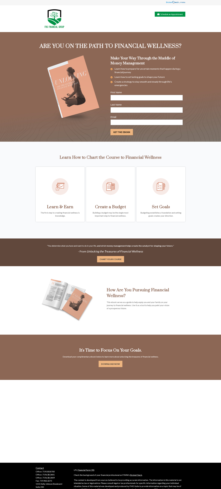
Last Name (116, 104)
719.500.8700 (48, 471)
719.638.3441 (48, 474)
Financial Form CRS (86, 470)
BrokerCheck (136, 475)
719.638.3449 (48, 477)
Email (113, 117)
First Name (116, 92)
